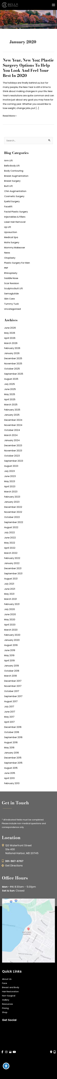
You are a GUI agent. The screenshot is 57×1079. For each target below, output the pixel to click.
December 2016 (12, 727)
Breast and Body (10, 987)
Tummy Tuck (11, 303)
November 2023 (13, 450)
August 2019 (11, 645)
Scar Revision (11, 283)
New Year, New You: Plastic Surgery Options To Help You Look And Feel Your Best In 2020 (28, 67)
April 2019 (9, 660)
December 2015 (12, 757)
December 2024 (13, 420)
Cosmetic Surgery (14, 196)
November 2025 (13, 363)
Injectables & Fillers (14, 216)
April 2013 (9, 778)
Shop (4, 1012)
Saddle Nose (11, 278)
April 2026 (9, 338)
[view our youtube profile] (14, 1052)
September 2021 (13, 573)
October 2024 (12, 430)
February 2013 (12, 783)
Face (4, 983)
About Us (6, 979)
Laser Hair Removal (14, 222)
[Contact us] (51, 1052)
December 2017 (12, 681)
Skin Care (9, 298)
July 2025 (9, 384)
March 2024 (11, 435)
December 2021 (12, 568)
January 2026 (12, 353)
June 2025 (10, 389)
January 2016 (11, 752)
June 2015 (9, 773)
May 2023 (9, 481)
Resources (7, 1004)
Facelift (8, 206)
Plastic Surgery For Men (17, 262)
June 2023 (10, 476)
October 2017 (11, 691)
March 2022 (10, 553)
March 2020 (11, 629)
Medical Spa (11, 237)
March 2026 (10, 343)
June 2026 (10, 327)
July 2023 (9, 471)
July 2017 (9, 706)
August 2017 (11, 701)
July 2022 (9, 532)
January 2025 (12, 414)
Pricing (5, 1008)
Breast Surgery (12, 181)
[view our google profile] (10, 1052)
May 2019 (9, 655)
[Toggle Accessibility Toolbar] (6, 1066)
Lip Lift (7, 227)
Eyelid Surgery (12, 201)
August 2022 (11, 527)
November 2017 (12, 686)
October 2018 (11, 670)
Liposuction (10, 232)
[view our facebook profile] (2, 1052)
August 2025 (11, 379)
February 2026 (12, 348)
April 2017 (9, 722)
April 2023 (9, 486)
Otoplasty (9, 257)
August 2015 (11, 768)
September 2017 (13, 696)
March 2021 (10, 599)
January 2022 (12, 563)
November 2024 (13, 425)
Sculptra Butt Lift (13, 288)
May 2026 (9, 333)
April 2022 (9, 547)
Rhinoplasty (10, 273)
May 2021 (9, 593)
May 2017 (9, 716)
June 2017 (9, 711)
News (7, 252)
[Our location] (54, 1052)
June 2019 (9, 650)
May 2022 (9, 542)
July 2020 (9, 609)
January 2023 (12, 501)
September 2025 (13, 373)
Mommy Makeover (14, 247)
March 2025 (10, 404)
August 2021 (11, 578)
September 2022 (13, 522)
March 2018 (10, 675)
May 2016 (9, 747)
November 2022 (13, 512)
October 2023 (12, 455)
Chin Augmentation (15, 191)
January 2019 (11, 665)
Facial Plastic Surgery (16, 211)
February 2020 (12, 635)
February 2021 (12, 604)
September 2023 (13, 460)
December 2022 (13, 507)
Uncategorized (12, 309)
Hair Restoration (10, 991)
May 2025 (9, 394)
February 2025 (12, 409)
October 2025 (12, 368)
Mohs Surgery (11, 242)
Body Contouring (13, 170)
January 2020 (12, 640)
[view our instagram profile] (6, 1052)
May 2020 (9, 619)
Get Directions (14, 865)
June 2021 (9, 588)
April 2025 (9, 399)
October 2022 (12, 517)
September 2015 (13, 762)
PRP (6, 268)
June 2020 (10, 614)
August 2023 (11, 466)
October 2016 (11, 732)
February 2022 (12, 558)
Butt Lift (8, 186)
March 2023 (10, 491)
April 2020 (9, 624)
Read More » (9, 116)
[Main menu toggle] (53, 5)
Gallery (5, 999)
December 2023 (13, 445)
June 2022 (10, 537)
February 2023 (12, 496)
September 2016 (13, 737)
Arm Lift (8, 160)
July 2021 (9, 583)
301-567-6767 (14, 861)
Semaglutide (11, 293)
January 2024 (12, 440)
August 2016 (11, 742)
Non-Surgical (8, 995)
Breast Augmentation (16, 176)
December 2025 (13, 358)
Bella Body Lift (12, 165)
